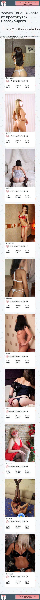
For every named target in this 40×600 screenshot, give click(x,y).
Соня (8, 408)
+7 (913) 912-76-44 (18, 191)
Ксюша (9, 298)
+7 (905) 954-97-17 (18, 577)
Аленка (9, 464)
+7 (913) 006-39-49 (18, 411)
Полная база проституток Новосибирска (27, 3)
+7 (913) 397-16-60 (18, 136)
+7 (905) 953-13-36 (18, 301)
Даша (8, 133)
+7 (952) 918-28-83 (18, 81)
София (9, 519)
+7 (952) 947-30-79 (18, 522)
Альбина (10, 243)
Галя (8, 353)
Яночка (9, 188)
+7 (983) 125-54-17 (18, 246)
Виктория (10, 78)
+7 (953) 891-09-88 (18, 356)
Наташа (9, 574)
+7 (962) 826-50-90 (18, 466)
